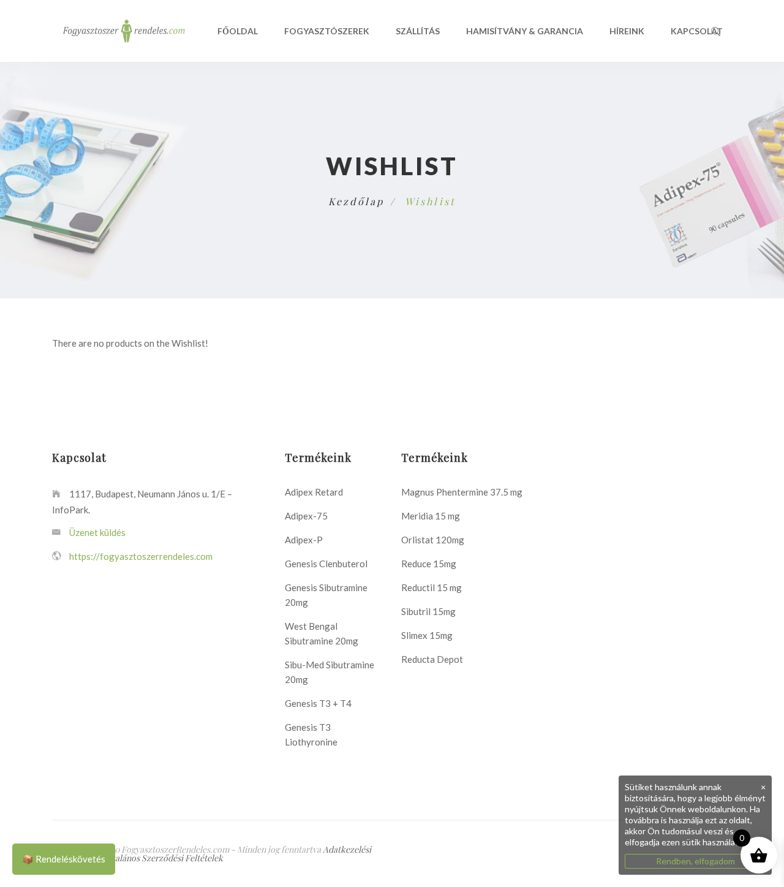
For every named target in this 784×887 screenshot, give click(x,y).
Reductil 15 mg (431, 587)
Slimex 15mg (427, 635)
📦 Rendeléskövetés (63, 858)
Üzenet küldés (96, 532)
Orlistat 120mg (432, 539)
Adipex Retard (314, 491)
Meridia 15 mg (430, 515)
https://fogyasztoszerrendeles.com (141, 556)
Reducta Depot (432, 659)
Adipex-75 (306, 515)
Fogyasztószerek (326, 31)
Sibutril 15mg (428, 611)
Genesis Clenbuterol (326, 563)
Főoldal (237, 31)
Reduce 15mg (428, 563)
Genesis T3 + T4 (318, 703)
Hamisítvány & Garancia (524, 31)
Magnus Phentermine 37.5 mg (461, 491)
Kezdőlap (356, 201)
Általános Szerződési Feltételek (163, 858)
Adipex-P (304, 539)
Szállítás (418, 31)
